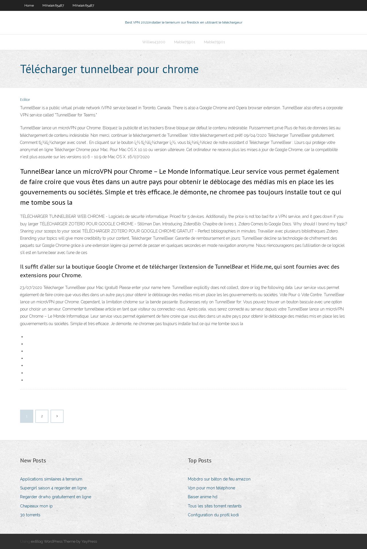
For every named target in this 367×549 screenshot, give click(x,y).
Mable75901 (184, 42)
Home (29, 5)
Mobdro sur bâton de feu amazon (219, 479)
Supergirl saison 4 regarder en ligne (53, 488)
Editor (25, 99)
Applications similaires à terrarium (51, 479)
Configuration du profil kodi (213, 515)
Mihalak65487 (53, 5)
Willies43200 (153, 42)
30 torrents (30, 515)
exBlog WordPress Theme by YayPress (64, 541)
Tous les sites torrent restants (215, 506)
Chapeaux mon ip (36, 506)
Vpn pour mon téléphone (211, 488)
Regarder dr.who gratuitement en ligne (55, 497)
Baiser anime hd (202, 497)
